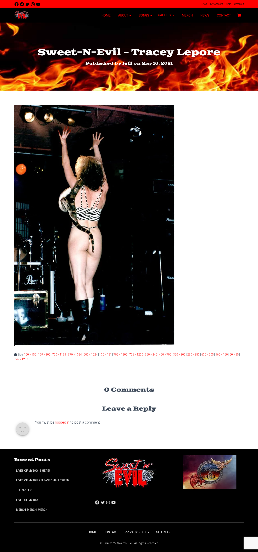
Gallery (165, 15)
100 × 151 (105, 354)
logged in (62, 422)
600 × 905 (207, 354)
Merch (187, 15)
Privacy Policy (137, 532)
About (123, 15)
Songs (144, 15)
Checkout (238, 4)
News (204, 15)
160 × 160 (221, 354)
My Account (216, 4)
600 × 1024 (91, 354)
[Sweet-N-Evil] (21, 15)
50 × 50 (234, 354)
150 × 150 (30, 354)
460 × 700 (165, 354)
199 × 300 (44, 354)
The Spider (24, 490)
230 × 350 (193, 354)
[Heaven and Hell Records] (209, 471)
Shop (204, 4)
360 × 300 (179, 354)
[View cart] (239, 15)
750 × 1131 (59, 354)
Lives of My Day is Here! (33, 470)
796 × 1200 (120, 354)
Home (105, 15)
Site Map (163, 532)
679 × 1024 (75, 354)
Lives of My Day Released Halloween (42, 480)
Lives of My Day (27, 500)
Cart (228, 4)
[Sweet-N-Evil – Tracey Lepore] (94, 225)
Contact (223, 15)
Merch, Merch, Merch (32, 509)
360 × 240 (151, 354)
